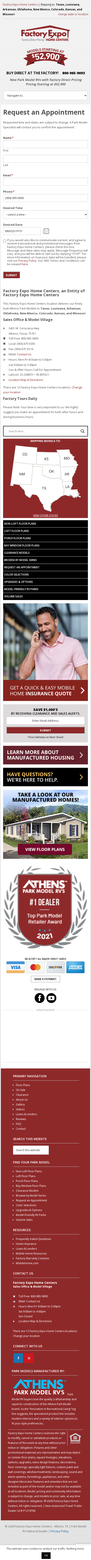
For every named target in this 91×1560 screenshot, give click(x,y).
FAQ (18, 1124)
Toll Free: (15, 338)
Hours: (13, 360)
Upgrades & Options (18, 582)
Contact (21, 1129)
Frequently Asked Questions (33, 1239)
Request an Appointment (22, 567)
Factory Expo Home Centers (20, 4)
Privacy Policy (27, 261)
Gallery (20, 1104)
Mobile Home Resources (31, 1253)
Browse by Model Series (20, 560)
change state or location (73, 14)
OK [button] (46, 1555)
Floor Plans (23, 1085)
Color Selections (16, 574)
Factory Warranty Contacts (32, 1258)
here (25, 264)
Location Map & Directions (26, 380)
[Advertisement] (45, 1037)
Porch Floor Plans (17, 538)
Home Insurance (26, 1244)
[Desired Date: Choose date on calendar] (46, 231)
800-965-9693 (73, 73)
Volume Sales (13, 596)
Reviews (21, 1119)
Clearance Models (17, 553)
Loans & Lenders (26, 1114)
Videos (20, 1109)
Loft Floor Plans (16, 531)
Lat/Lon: (14, 374)
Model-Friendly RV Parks (21, 589)
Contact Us (24, 354)
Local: (12, 344)
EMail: (12, 354)
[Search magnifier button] (83, 431)
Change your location (26, 1336)
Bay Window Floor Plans (22, 545)
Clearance (22, 1095)
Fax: (11, 349)
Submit (11, 275)
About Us (22, 1100)
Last (5, 165)
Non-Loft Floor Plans (20, 524)
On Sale (20, 1090)
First (5, 150)
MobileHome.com (27, 1263)
